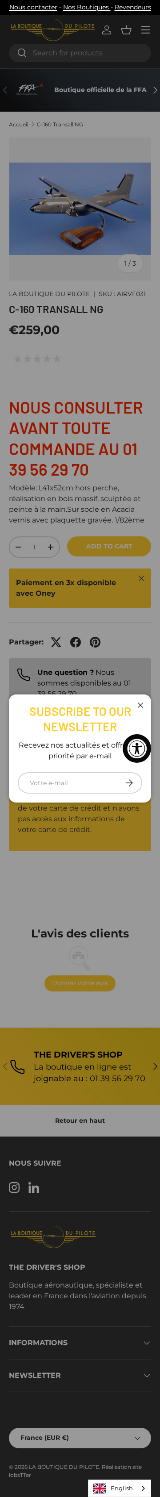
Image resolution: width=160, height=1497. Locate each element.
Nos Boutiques (87, 7)
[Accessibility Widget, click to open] (137, 748)
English (122, 1488)
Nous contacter (33, 7)
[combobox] (119, 1488)
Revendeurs (133, 7)
